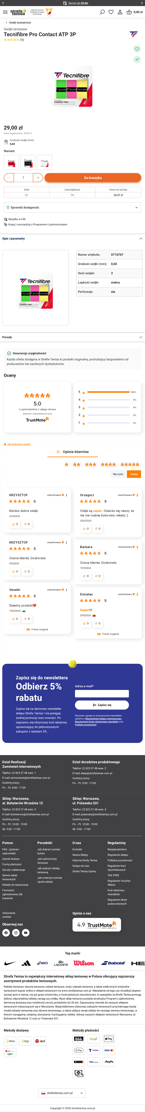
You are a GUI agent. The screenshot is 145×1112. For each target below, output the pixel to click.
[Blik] (78, 1038)
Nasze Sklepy (80, 854)
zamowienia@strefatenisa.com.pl (30, 777)
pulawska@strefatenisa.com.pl (99, 814)
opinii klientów (37, 409)
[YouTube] (25, 933)
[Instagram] (16, 933)
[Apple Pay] (109, 1038)
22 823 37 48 (19, 772)
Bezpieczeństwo (117, 849)
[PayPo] (109, 1061)
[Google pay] (78, 1050)
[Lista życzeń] (111, 12)
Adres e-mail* (84, 686)
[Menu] (5, 12)
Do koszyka (93, 178)
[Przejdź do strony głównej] (18, 12)
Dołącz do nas (80, 865)
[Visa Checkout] (93, 1061)
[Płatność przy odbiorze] (78, 1073)
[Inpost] (10, 1041)
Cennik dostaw (11, 858)
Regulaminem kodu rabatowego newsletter (96, 721)
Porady (7, 337)
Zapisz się (104, 705)
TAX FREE (113, 875)
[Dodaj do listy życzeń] (137, 49)
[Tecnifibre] (133, 34)
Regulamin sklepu (118, 854)
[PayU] (93, 1038)
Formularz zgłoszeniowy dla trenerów (12, 894)
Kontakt (77, 849)
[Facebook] (6, 933)
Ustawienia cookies (6, 914)
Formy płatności (11, 864)
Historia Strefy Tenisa (84, 860)
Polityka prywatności (120, 860)
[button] (5, 444)
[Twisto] (93, 1050)
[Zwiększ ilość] (38, 177)
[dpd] (40, 1041)
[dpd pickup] (10, 1052)
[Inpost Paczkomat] (25, 1041)
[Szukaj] (102, 12)
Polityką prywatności (85, 724)
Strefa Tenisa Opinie (84, 871)
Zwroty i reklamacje (13, 869)
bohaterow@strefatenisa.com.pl (30, 814)
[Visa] (109, 1050)
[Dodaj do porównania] (137, 59)
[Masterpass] (78, 1061)
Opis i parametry (13, 238)
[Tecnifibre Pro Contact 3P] (11, 162)
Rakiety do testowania (15, 884)
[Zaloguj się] (120, 12)
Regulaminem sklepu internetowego (103, 718)
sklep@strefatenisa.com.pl (96, 773)
